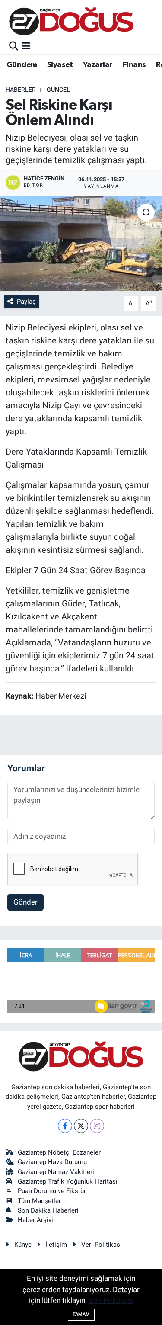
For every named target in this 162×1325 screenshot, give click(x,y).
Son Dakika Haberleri (48, 1210)
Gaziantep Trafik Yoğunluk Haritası (68, 1181)
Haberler (21, 89)
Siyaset (60, 65)
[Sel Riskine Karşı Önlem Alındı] (81, 244)
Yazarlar (97, 65)
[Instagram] (97, 1126)
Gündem (21, 65)
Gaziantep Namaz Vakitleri (56, 1172)
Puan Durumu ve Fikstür (52, 1191)
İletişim (56, 1244)
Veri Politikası (101, 1244)
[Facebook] (65, 1126)
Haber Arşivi (35, 1220)
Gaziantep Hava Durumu (52, 1162)
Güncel (58, 89)
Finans (134, 65)
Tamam (81, 1314)
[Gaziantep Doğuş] (71, 21)
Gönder (25, 902)
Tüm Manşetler (39, 1201)
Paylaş (26, 301)
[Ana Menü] (26, 46)
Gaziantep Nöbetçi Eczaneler (59, 1152)
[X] (81, 1126)
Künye (23, 1244)
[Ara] (13, 46)
